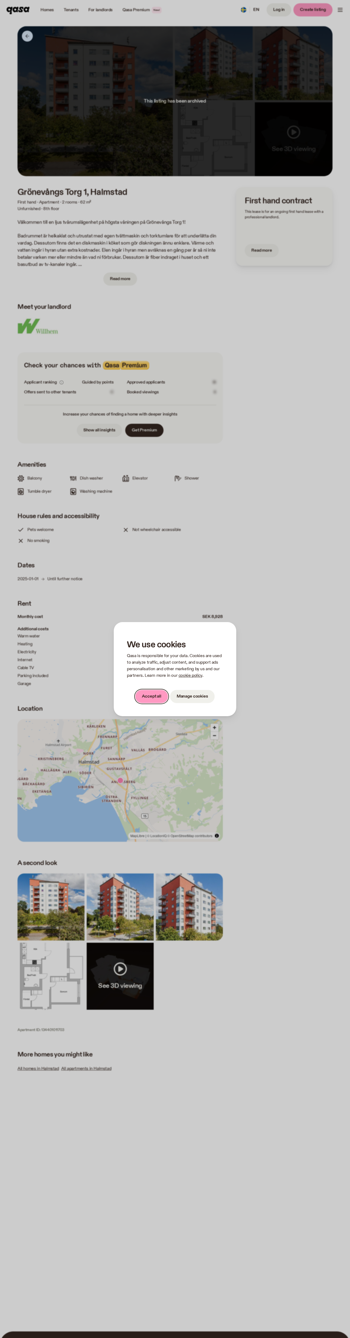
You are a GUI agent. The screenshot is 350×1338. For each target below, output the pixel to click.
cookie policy (190, 675)
